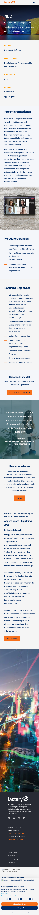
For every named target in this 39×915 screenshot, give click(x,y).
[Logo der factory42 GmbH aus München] (18, 798)
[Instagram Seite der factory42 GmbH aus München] (19, 818)
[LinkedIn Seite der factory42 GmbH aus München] (9, 818)
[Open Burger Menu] (33, 2)
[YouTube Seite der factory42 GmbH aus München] (13, 818)
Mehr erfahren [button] (12, 639)
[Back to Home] (9, 2)
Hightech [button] (19, 498)
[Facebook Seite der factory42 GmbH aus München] (23, 818)
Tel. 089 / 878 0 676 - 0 (16, 833)
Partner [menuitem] (11, 856)
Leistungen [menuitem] (12, 852)
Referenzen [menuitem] (13, 859)
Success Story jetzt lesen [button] (19, 392)
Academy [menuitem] (11, 863)
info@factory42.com (15, 839)
